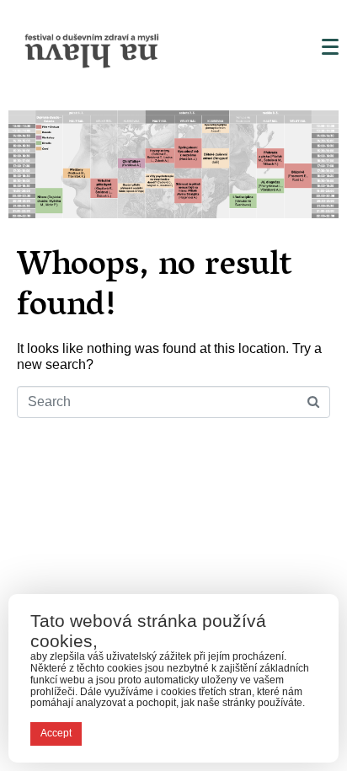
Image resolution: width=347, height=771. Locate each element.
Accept (56, 733)
